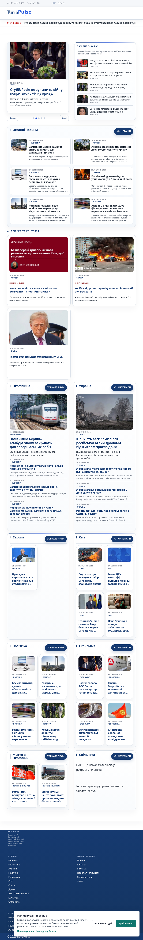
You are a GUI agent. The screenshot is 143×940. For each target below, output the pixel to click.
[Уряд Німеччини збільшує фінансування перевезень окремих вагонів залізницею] (82, 203)
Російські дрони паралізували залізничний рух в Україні (104, 290)
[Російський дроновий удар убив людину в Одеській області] (82, 174)
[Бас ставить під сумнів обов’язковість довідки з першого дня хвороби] (19, 174)
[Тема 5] (44, 118)
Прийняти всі (126, 923)
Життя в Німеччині (22, 786)
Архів (80, 881)
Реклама (81, 868)
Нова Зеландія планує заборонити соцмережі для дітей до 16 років (119, 627)
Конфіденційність (46, 931)
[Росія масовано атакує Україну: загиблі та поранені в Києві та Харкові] (82, 75)
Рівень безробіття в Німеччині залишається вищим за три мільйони (117, 691)
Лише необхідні (103, 923)
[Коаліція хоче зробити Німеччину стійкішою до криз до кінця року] (82, 87)
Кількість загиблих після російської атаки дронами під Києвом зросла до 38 (98, 443)
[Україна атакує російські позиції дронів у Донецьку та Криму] (82, 145)
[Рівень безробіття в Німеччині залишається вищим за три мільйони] (119, 663)
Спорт (11, 885)
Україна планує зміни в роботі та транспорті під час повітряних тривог (103, 470)
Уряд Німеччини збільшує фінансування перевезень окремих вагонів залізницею (109, 208)
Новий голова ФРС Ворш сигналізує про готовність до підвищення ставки (88, 691)
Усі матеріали (55, 387)
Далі (64, 118)
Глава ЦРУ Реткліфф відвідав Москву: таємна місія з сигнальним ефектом (119, 582)
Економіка (85, 677)
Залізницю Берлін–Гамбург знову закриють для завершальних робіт (45, 149)
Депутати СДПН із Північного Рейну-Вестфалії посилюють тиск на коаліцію (111, 62)
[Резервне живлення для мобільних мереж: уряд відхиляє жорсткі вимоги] (19, 203)
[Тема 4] (41, 118)
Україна (96, 143)
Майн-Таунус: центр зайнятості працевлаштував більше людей (53, 796)
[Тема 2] (36, 118)
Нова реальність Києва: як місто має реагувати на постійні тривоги (33, 290)
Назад (12, 118)
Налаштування (25, 931)
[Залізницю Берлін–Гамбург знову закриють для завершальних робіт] (19, 145)
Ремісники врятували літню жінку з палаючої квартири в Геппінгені (23, 798)
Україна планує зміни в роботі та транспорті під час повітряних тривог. (33, 93)
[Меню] (134, 13)
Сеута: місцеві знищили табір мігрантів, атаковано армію (89, 579)
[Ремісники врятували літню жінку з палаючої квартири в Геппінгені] (23, 772)
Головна (12, 860)
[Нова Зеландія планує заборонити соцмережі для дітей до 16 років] (119, 601)
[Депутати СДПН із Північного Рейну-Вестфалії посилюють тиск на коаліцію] (82, 63)
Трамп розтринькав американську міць (36, 356)
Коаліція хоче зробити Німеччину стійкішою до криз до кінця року (108, 86)
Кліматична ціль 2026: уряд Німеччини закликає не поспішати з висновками (111, 98)
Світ (82, 568)
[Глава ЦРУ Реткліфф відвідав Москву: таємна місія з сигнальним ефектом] (119, 555)
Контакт (81, 864)
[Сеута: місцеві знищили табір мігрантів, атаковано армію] (90, 555)
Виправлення (84, 877)
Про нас (81, 860)
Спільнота (14, 901)
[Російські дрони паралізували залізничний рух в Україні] (104, 254)
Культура (13, 897)
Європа (16, 568)
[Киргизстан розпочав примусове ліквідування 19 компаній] (119, 710)
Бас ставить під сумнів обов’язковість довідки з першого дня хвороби (44, 179)
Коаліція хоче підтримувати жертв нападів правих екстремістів (36, 467)
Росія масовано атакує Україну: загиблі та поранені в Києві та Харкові (111, 74)
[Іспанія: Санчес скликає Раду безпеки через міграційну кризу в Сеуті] (90, 601)
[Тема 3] (39, 118)
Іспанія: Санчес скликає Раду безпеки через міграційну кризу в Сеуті (88, 627)
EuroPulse (19, 13)
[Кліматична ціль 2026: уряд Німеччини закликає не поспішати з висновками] (82, 99)
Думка (14, 351)
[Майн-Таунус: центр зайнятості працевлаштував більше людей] (53, 772)
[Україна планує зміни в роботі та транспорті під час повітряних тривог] (38, 60)
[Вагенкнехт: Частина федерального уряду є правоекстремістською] (82, 111)
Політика (34, 172)
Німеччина (35, 143)
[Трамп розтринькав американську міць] (38, 327)
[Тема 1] (33, 118)
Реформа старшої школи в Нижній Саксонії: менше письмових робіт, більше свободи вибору (36, 510)
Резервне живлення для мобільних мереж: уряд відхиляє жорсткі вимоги (44, 208)
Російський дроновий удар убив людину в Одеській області (111, 178)
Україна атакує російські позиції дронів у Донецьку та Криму (43, 23)
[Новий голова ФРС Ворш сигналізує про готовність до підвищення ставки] (90, 663)
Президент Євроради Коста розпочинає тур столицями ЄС (22, 579)
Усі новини (124, 131)
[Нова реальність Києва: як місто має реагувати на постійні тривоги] (38, 254)
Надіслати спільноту (88, 872)
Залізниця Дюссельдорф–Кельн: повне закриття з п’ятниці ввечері (33, 488)
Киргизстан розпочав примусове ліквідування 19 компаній (118, 736)
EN (63, 3)
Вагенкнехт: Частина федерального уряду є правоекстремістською (109, 110)
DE (59, 3)
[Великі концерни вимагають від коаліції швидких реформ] (90, 710)
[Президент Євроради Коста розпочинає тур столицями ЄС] (23, 555)
